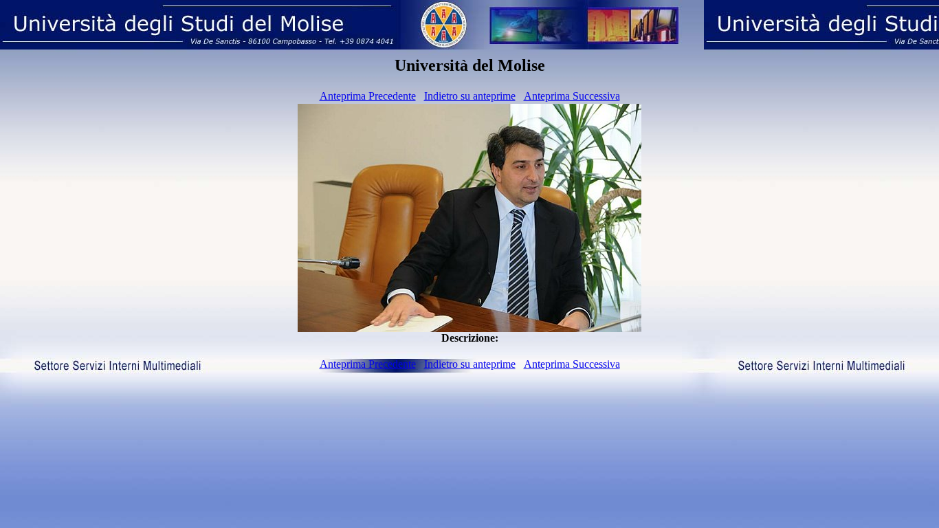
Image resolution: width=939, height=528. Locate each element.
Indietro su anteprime (470, 96)
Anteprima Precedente (368, 96)
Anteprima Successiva (572, 96)
